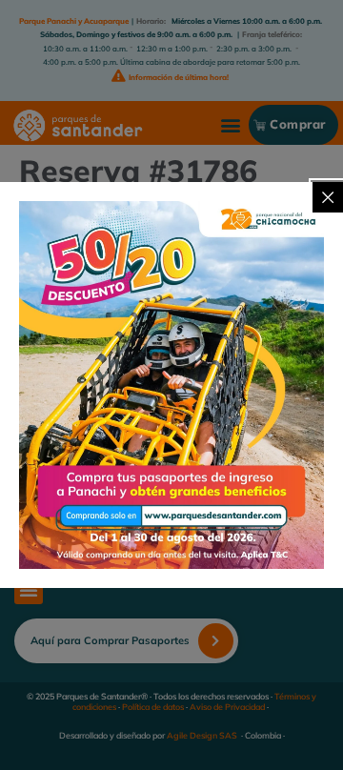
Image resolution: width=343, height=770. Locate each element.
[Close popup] (328, 197)
